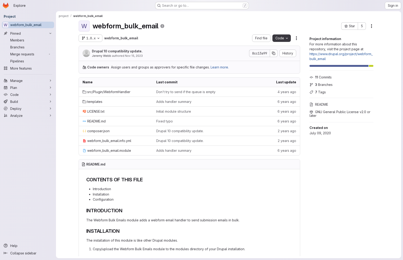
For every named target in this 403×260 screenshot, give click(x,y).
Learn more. (220, 67)
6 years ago (287, 102)
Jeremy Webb (101, 55)
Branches (324, 85)
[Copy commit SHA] (274, 53)
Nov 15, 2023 (134, 55)
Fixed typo (164, 121)
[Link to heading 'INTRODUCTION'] (125, 210)
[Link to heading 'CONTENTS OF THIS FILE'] (145, 179)
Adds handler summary (173, 102)
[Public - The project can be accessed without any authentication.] (162, 26)
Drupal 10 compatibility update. (117, 51)
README (321, 104)
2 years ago (287, 131)
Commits (323, 77)
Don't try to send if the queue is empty (185, 92)
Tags (320, 92)
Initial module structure (173, 111)
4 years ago (287, 92)
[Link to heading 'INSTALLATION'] (122, 231)
